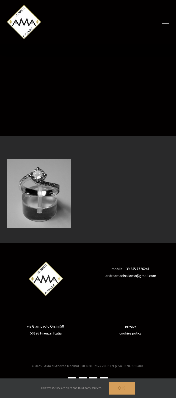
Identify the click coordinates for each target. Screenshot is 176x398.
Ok (122, 388)
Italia (57, 333)
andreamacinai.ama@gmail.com (130, 275)
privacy (130, 326)
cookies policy (130, 333)
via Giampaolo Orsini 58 (46, 326)
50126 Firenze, (41, 333)
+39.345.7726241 (136, 268)
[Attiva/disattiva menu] (165, 22)
